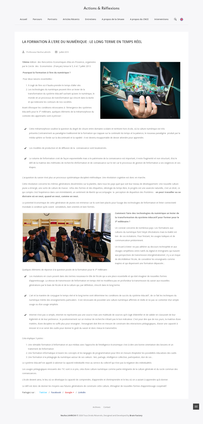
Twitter (43, 392)
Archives (96, 407)
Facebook (56, 392)
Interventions (161, 19)
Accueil (23, 19)
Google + (69, 392)
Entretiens (90, 19)
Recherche (175, 19)
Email (196, 407)
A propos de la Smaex (113, 19)
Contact (106, 407)
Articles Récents (71, 19)
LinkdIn (82, 392)
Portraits (52, 19)
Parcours (37, 19)
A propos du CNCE (139, 19)
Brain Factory (136, 415)
